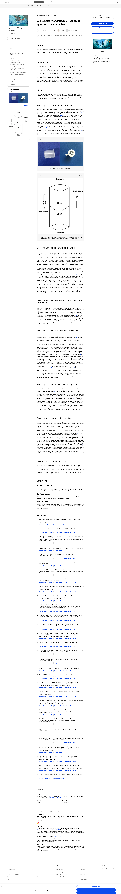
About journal (48, 5)
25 (74, 427)
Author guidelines (11, 869)
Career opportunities (84, 879)
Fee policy (9, 879)
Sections (17, 5)
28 (71, 431)
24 (54, 391)
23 (43, 390)
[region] (60, 889)
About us (14, 2)
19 (53, 359)
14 (50, 323)
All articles (29, 2)
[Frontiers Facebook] (102, 868)
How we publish (36, 876)
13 (52, 322)
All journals (22, 2)
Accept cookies (96, 892)
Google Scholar (48, 524)
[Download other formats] (112, 23)
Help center (82, 869)
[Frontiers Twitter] (106, 868)
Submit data (48, 2)
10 (49, 285)
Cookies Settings (96, 886)
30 (80, 445)
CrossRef (41, 524)
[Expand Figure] (82, 139)
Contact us (82, 874)
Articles (24, 5)
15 (76, 337)
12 (47, 292)
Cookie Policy (44, 890)
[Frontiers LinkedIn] (109, 868)
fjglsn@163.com (57, 836)
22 (41, 390)
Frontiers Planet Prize (60, 876)
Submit (81, 876)
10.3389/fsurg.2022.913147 (55, 797)
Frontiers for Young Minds (61, 874)
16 (56, 341)
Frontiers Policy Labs (60, 872)
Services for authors (11, 872)
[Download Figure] (79, 139)
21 (74, 367)
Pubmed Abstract (43, 532)
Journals (34, 874)
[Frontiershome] (6, 2)
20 (54, 363)
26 (69, 431)
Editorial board (40, 5)
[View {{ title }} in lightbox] (18, 98)
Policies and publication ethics (14, 874)
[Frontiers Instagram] (113, 868)
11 (74, 290)
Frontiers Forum (59, 869)
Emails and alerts (83, 872)
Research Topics (31, 5)
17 (66, 351)
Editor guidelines (10, 876)
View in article (25, 105)
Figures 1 (62, 115)
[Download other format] (96, 37)
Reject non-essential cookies (96, 889)
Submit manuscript (39, 2)
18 (80, 354)
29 (82, 444)
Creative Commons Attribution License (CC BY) (48, 829)
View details (109, 12)
